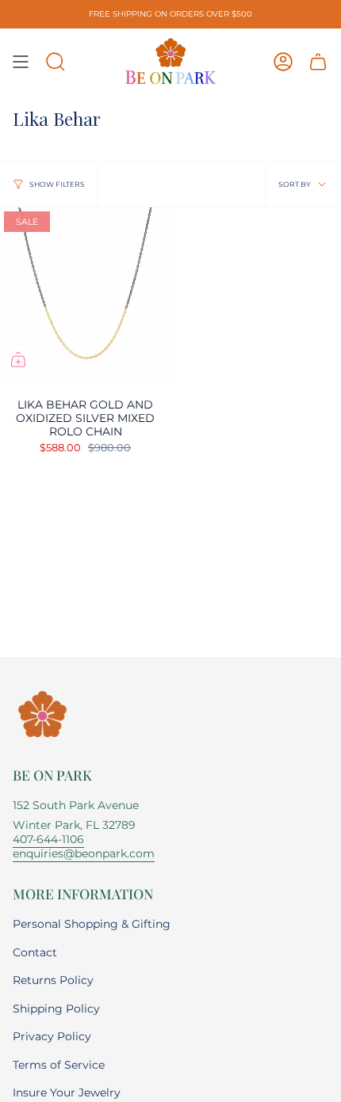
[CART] (318, 62)
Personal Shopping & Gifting (91, 924)
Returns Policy (53, 980)
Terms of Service (59, 1065)
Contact (35, 952)
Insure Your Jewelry (67, 1092)
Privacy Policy (52, 1036)
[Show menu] (20, 62)
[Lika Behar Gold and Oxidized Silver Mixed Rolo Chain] (85, 292)
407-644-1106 (48, 839)
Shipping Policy (56, 1008)
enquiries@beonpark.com (84, 853)
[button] (55, 62)
